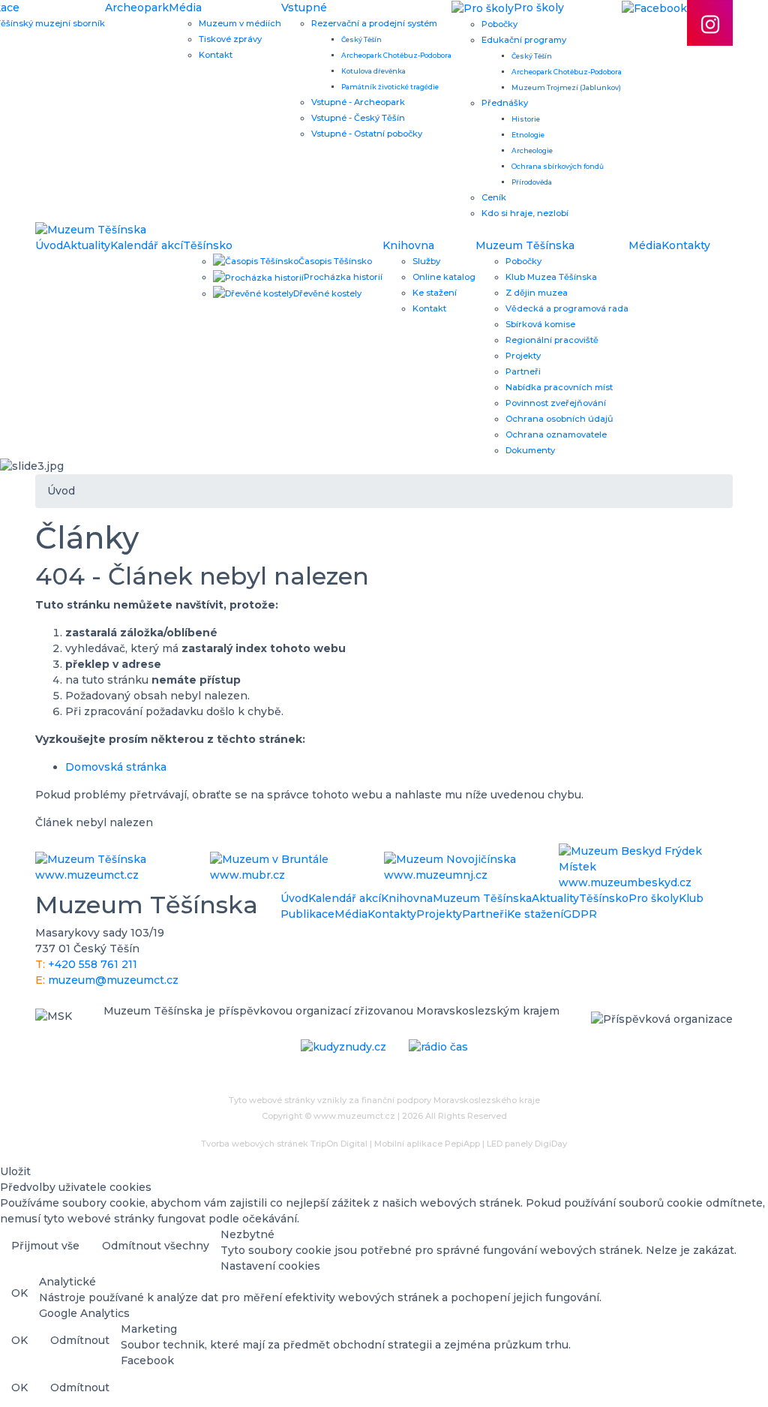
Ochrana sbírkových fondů (558, 166)
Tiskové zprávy (230, 39)
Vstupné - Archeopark (358, 102)
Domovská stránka (115, 767)
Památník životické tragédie (390, 87)
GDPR (580, 914)
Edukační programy (524, 40)
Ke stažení (434, 292)
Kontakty (686, 245)
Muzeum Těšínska (525, 245)
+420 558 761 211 (92, 964)
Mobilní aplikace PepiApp (427, 1143)
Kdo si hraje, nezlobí (525, 213)
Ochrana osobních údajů (560, 418)
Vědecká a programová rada (567, 308)
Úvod (49, 245)
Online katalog (444, 277)
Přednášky (505, 103)
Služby (426, 261)
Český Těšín (361, 39)
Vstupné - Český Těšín (358, 118)
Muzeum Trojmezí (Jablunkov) (566, 87)
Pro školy (653, 898)
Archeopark (137, 7)
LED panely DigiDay (527, 1143)
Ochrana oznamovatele (556, 434)
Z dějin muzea (537, 292)
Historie (526, 119)
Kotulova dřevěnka (373, 71)
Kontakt (215, 55)
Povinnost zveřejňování (556, 403)
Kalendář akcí (146, 245)
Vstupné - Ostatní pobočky (366, 133)
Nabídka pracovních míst (559, 387)
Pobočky (500, 24)
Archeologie (532, 150)
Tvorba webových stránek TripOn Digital (284, 1143)
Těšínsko (207, 245)
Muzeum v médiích (240, 23)
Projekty (523, 355)
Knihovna (408, 245)
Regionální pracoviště (552, 340)
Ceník (494, 197)
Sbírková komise (540, 324)
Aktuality (86, 245)
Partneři (523, 371)
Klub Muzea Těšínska (551, 277)
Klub (691, 898)
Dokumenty (530, 450)
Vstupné (304, 7)
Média (185, 7)
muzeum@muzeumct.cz (113, 980)
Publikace (307, 914)
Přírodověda (532, 182)
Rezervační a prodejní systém (374, 23)
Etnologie (528, 135)
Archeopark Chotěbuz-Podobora (396, 55)
